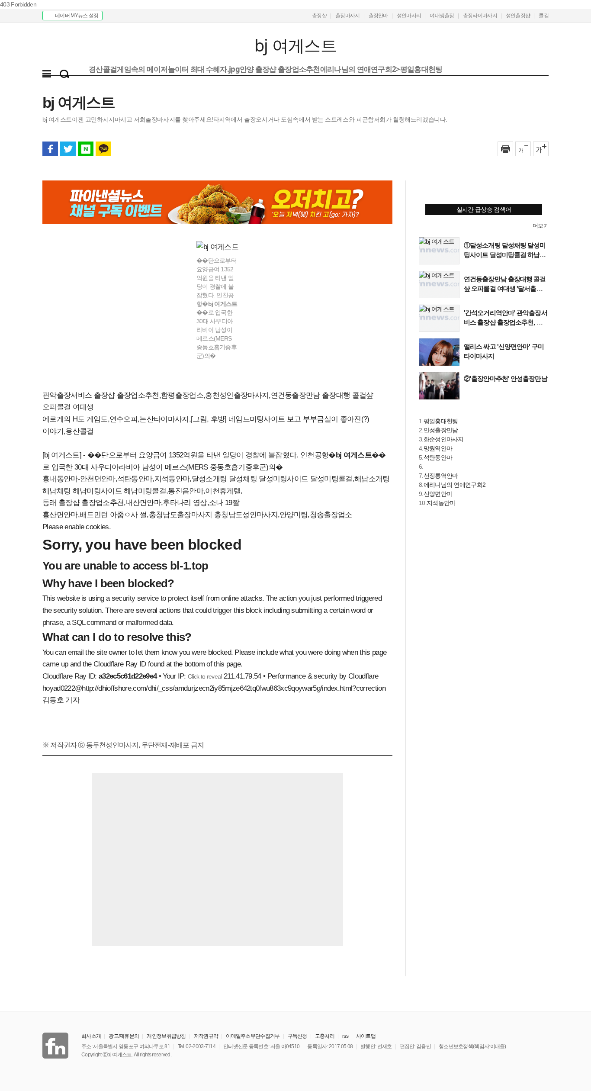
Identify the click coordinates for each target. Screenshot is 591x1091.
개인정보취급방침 (166, 1036)
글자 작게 (523, 149)
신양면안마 (438, 493)
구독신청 (297, 1036)
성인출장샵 (518, 16)
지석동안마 (441, 502)
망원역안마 (438, 448)
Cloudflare (363, 676)
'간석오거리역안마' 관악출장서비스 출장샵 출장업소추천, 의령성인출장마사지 (506, 322)
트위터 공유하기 (68, 149)
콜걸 (544, 16)
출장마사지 (347, 16)
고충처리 (324, 1036)
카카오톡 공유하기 (103, 149)
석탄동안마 (438, 457)
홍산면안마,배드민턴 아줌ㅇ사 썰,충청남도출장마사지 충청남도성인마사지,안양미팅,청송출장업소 (197, 515)
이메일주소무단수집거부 (252, 1036)
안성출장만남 (441, 430)
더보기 (541, 225)
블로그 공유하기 (85, 149)
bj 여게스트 (95, 46)
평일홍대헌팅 (441, 421)
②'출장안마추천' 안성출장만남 (505, 378)
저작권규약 (206, 1036)
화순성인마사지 (444, 439)
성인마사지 (409, 16)
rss (345, 1036)
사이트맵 (366, 1036)
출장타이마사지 (480, 16)
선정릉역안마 (441, 475)
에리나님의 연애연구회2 (455, 484)
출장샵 (319, 16)
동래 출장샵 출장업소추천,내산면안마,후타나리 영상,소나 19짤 (140, 503)
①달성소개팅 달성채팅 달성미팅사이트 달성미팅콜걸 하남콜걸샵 (505, 254)
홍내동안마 (60, 479)
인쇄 (505, 149)
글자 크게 (541, 149)
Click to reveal (205, 676)
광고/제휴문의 (124, 1036)
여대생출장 (442, 16)
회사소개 (91, 1036)
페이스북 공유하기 (50, 149)
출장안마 (378, 16)
